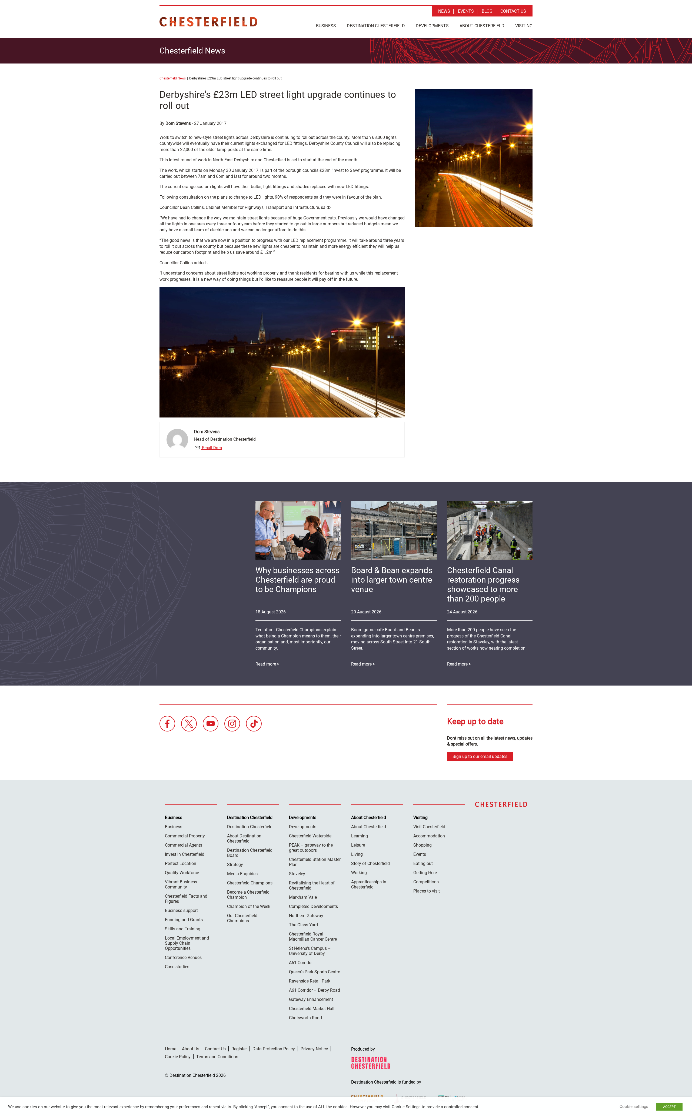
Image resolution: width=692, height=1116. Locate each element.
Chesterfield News (172, 78)
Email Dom (211, 447)
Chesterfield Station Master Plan (315, 862)
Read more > (459, 664)
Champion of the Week (248, 906)
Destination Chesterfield (208, 22)
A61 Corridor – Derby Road (314, 990)
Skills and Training (182, 928)
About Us (190, 1048)
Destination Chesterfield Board (249, 853)
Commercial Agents (183, 845)
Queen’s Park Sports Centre (314, 971)
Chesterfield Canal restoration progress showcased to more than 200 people (483, 584)
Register (239, 1048)
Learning (359, 835)
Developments (432, 25)
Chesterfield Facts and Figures (186, 899)
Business (326, 25)
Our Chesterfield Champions (242, 918)
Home (170, 1048)
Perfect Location (180, 863)
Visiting (524, 25)
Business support (181, 910)
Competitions (426, 881)
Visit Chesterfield (429, 826)
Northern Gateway (306, 915)
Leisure (358, 845)
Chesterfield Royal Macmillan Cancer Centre (313, 936)
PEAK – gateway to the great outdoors (311, 848)
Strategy (235, 864)
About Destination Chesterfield (244, 838)
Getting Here (425, 872)
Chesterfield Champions (249, 883)
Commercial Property (185, 835)
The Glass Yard (303, 924)
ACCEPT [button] (669, 1107)
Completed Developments (313, 906)
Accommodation (429, 835)
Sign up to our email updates (480, 756)
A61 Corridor (301, 962)
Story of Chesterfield (370, 863)
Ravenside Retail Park (309, 981)
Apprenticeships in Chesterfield (368, 884)
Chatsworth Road (305, 1017)
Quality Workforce (182, 872)
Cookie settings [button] (634, 1106)
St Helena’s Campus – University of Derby (310, 951)
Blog (487, 11)
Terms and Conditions (217, 1056)
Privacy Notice (314, 1048)
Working (359, 872)
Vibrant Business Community (181, 884)
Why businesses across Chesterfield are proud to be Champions (297, 580)
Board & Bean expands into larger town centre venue (391, 580)
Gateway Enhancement (311, 999)
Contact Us (513, 11)
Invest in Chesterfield (184, 854)
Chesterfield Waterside (310, 835)
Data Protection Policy (273, 1048)
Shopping (422, 845)
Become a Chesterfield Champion (248, 895)
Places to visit (426, 891)
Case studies (177, 966)
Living (357, 854)
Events (466, 11)
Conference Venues (183, 957)
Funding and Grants (184, 919)
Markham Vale (303, 897)
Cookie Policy (178, 1056)
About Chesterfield (482, 25)
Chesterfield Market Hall (311, 1008)
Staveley (297, 873)
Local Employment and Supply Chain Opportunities (187, 943)
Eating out (423, 863)
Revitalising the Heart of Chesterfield (312, 885)
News (444, 11)
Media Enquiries (242, 873)
